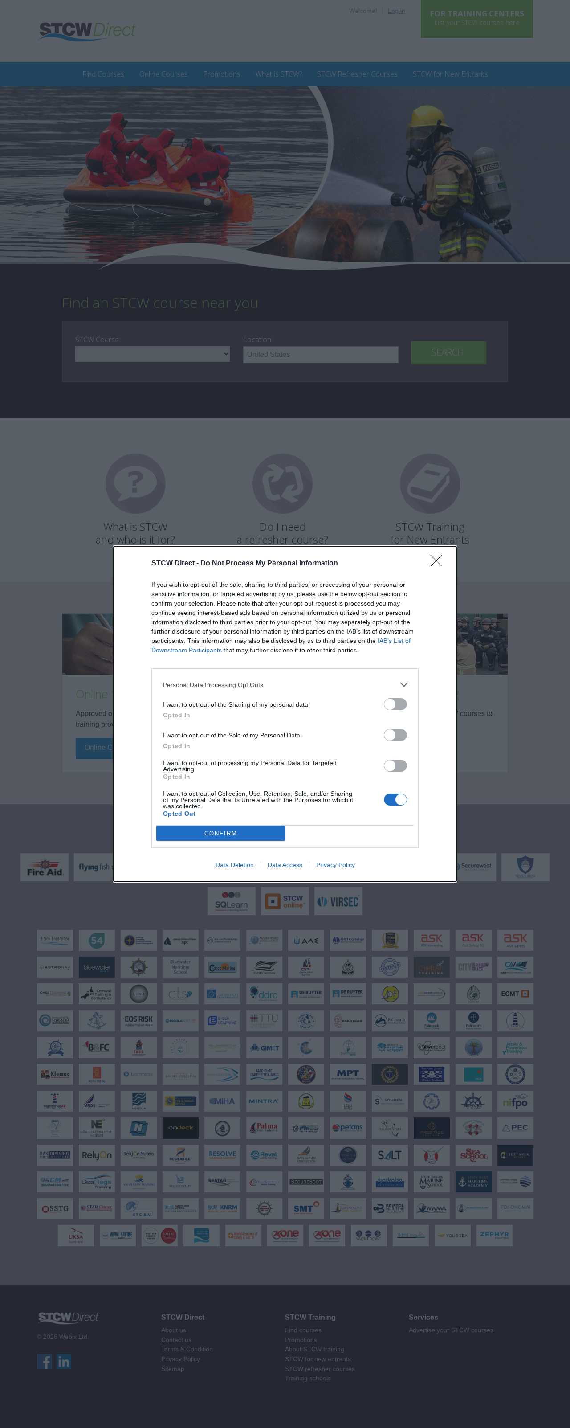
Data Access (285, 864)
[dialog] (285, 714)
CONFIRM (220, 833)
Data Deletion (235, 864)
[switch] (395, 704)
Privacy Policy (335, 864)
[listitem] (285, 684)
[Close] (439, 563)
